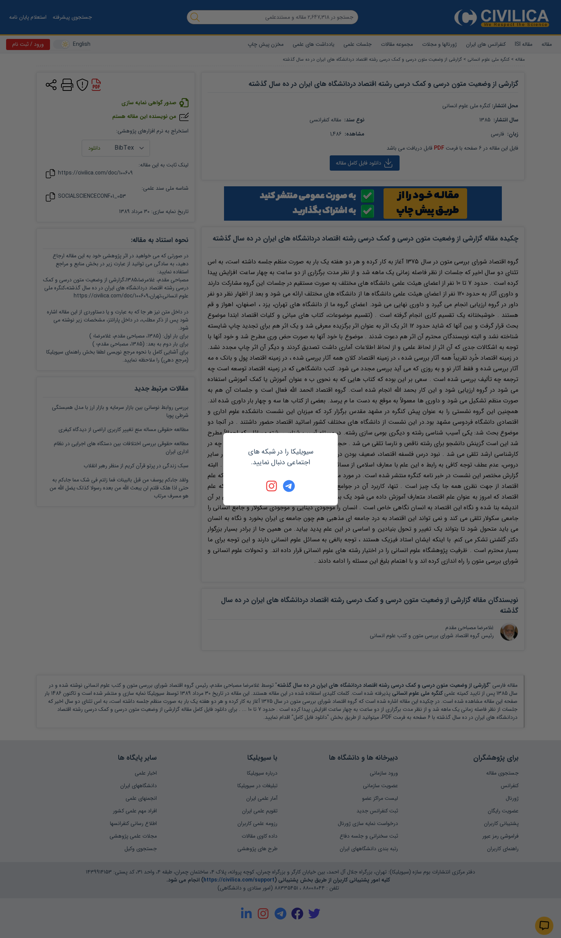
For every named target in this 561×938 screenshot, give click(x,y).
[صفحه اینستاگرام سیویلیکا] (272, 486)
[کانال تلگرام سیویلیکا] (289, 486)
